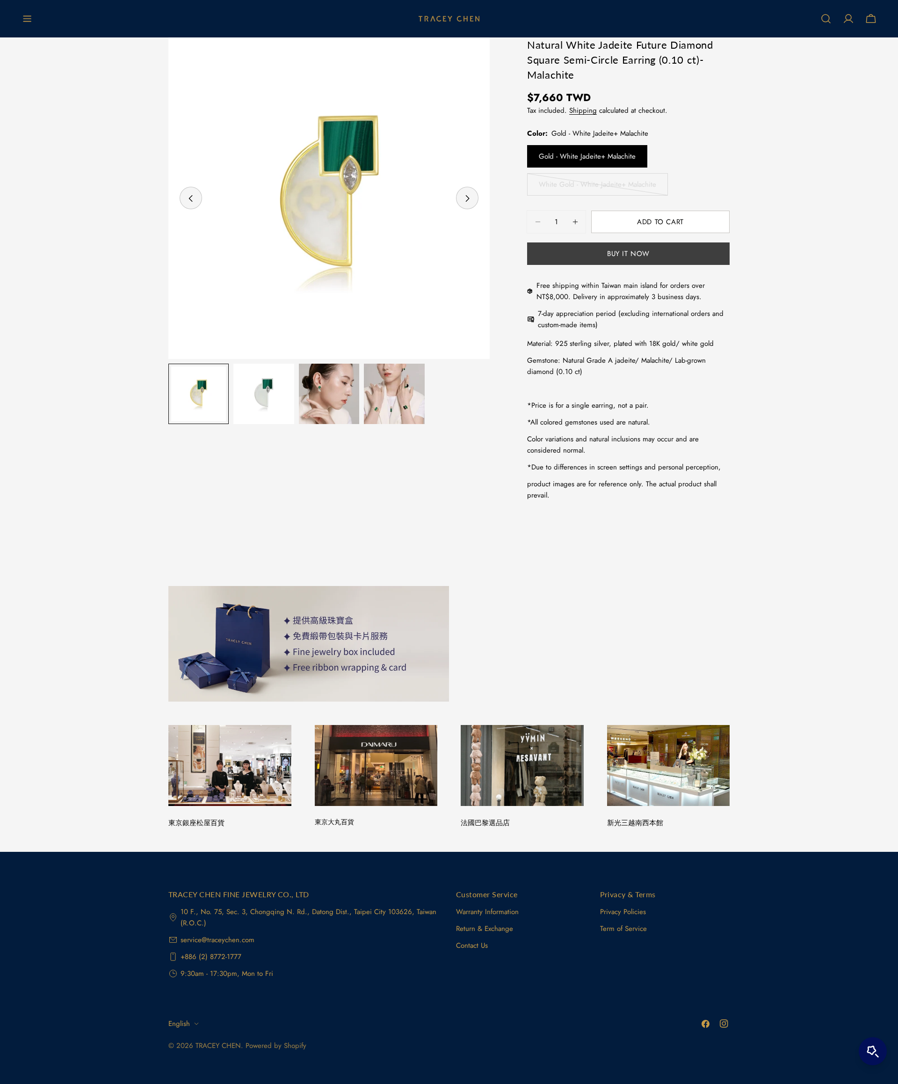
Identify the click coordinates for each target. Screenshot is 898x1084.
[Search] (826, 18)
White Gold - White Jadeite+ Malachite (597, 187)
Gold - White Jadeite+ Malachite (587, 156)
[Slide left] (191, 198)
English (179, 1023)
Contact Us (472, 945)
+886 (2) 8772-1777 (211, 957)
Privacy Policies (623, 912)
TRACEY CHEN (218, 1045)
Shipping (583, 110)
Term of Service (623, 928)
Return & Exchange (484, 928)
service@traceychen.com (217, 940)
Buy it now (628, 254)
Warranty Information (487, 912)
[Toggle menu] (27, 18)
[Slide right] (467, 198)
